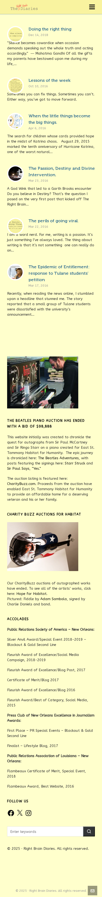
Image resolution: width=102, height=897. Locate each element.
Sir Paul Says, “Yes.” (24, 468)
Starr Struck (75, 463)
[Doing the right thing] (15, 34)
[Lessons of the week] (15, 85)
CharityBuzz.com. (21, 484)
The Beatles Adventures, (59, 458)
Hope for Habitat (31, 594)
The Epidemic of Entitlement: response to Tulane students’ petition (59, 273)
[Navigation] (92, 7)
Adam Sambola (53, 599)
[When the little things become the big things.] (15, 121)
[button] (89, 831)
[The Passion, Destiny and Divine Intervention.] (15, 173)
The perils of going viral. (53, 220)
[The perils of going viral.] (15, 226)
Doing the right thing (49, 29)
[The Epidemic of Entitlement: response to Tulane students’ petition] (15, 272)
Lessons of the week (49, 80)
